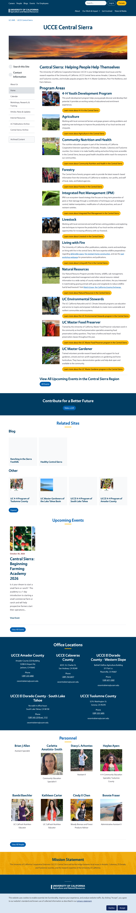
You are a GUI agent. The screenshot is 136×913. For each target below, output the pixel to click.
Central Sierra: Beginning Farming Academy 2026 (22, 568)
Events (32, 3)
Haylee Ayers (111, 746)
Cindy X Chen (81, 795)
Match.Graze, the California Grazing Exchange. (103, 287)
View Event (15, 618)
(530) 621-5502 (108, 680)
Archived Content (18, 139)
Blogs (26, 3)
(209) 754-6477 (68, 677)
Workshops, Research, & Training (20, 104)
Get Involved (107, 11)
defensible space (77, 254)
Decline (111, 908)
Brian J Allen (22, 746)
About (77, 11)
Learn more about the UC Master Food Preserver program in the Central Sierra (95, 342)
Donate (122, 3)
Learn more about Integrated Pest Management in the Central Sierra (91, 213)
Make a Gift (69, 408)
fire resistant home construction (97, 254)
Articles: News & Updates (20, 111)
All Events (45, 384)
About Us (14, 84)
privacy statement (84, 901)
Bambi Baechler (22, 795)
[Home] (23, 11)
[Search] (105, 3)
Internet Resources (17, 117)
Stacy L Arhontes (81, 746)
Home (12, 90)
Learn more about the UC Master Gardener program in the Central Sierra (93, 369)
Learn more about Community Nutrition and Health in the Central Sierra (93, 163)
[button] (13, 510)
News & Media (120, 11)
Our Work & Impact (90, 11)
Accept (122, 908)
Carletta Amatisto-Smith (52, 747)
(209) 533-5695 (98, 713)
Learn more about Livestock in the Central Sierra (83, 236)
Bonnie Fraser (111, 795)
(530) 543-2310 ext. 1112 (37, 717)
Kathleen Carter (52, 795)
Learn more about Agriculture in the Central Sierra (84, 133)
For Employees (42, 3)
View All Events (18, 629)
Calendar (14, 96)
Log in (111, 3)
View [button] (18, 844)
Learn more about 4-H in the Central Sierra (81, 110)
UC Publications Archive (20, 124)
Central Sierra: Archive (19, 130)
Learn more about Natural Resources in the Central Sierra (87, 293)
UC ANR (12, 20)
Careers (12, 3)
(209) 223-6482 (28, 676)
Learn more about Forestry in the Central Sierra (83, 186)
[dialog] (68, 903)
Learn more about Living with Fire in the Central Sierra (86, 263)
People (19, 3)
